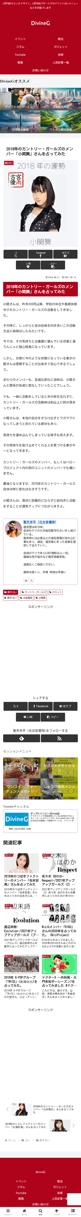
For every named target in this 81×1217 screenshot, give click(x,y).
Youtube (21, 1193)
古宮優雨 (27, 598)
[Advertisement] (40, 650)
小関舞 (42, 598)
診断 (60, 1193)
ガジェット (60, 1187)
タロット (57, 592)
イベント (21, 1181)
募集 (21, 1198)
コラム (21, 1187)
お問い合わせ (40, 1204)
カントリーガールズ (35, 592)
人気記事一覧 (60, 1198)
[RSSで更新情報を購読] (31, 580)
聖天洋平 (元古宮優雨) (39, 522)
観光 (60, 1181)
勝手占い (12, 592)
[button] (53, 265)
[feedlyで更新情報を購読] (26, 580)
